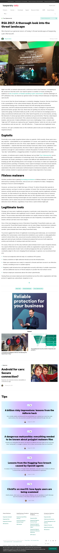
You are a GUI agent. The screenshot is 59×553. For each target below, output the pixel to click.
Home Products (11, 1)
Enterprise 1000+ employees (49, 1)
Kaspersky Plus (6, 519)
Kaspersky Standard (7, 516)
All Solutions (5, 523)
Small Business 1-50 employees (21, 1)
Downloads (20, 10)
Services (12, 10)
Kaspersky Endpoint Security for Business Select (35, 526)
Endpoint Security (48, 525)
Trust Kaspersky (34, 545)
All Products (19, 524)
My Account (52, 5)
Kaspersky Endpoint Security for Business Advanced (35, 531)
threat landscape (27, 288)
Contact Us (5, 545)
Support (27, 10)
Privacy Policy (27, 540)
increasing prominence (28, 179)
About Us (9, 545)
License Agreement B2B (17, 541)
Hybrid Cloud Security (49, 527)
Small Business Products (23, 513)
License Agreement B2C (8, 541)
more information (22, 550)
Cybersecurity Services (49, 519)
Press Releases (28, 545)
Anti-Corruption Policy (35, 540)
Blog (5, 13)
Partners (13, 545)
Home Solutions (7, 513)
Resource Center (35, 10)
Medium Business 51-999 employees (36, 1)
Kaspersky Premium (7, 521)
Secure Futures (50, 10)
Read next (5, 365)
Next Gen (18, 288)
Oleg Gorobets (8, 38)
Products (5, 10)
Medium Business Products (34, 514)
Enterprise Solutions (49, 513)
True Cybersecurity (7, 18)
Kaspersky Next (33, 518)
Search (56, 18)
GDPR (43, 10)
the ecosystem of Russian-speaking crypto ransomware (26, 93)
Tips (30, 405)
